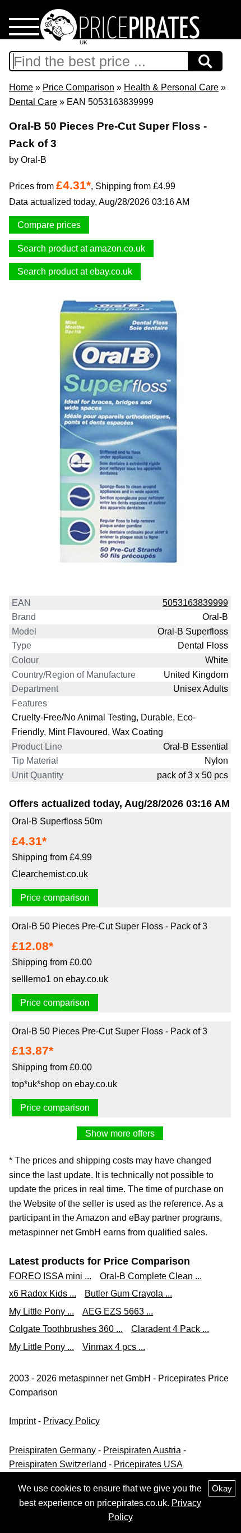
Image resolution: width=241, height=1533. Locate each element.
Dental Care (33, 102)
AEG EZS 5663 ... (117, 1311)
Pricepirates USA (148, 1464)
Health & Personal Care (171, 87)
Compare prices (49, 225)
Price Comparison (78, 87)
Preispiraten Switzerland (57, 1464)
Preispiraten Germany (52, 1450)
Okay (222, 1488)
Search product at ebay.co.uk (74, 271)
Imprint (22, 1421)
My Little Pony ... (41, 1311)
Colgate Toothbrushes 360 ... (66, 1329)
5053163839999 (195, 603)
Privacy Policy (71, 1421)
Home (21, 87)
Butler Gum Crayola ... (128, 1293)
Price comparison (55, 897)
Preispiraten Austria (142, 1450)
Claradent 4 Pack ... (170, 1329)
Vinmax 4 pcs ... (113, 1347)
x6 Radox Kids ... (42, 1293)
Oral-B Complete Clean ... (151, 1276)
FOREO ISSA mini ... (50, 1276)
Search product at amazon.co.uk (81, 248)
